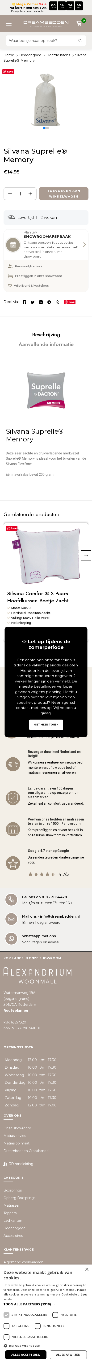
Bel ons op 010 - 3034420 (44, 897)
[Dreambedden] (46, 23)
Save (10, 71)
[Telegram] (49, 301)
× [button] (86, 1269)
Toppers (10, 1213)
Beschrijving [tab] (46, 334)
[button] (10, 23)
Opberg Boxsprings (19, 1198)
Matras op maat (16, 1143)
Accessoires (13, 1236)
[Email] (57, 301)
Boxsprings (13, 1190)
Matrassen (12, 1205)
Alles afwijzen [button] (68, 1355)
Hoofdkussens (58, 55)
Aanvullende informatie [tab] (46, 344)
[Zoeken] (80, 40)
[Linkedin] (41, 301)
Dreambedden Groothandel (26, 1151)
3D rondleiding (21, 1164)
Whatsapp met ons (39, 936)
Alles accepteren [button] (25, 1355)
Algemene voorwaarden (23, 1262)
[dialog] (46, 1314)
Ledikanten (13, 1220)
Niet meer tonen (46, 724)
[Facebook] (24, 301)
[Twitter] (32, 301)
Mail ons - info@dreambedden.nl (51, 916)
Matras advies (15, 1136)
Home (9, 55)
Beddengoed (30, 55)
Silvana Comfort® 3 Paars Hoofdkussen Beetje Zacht (38, 597)
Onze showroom (17, 1128)
